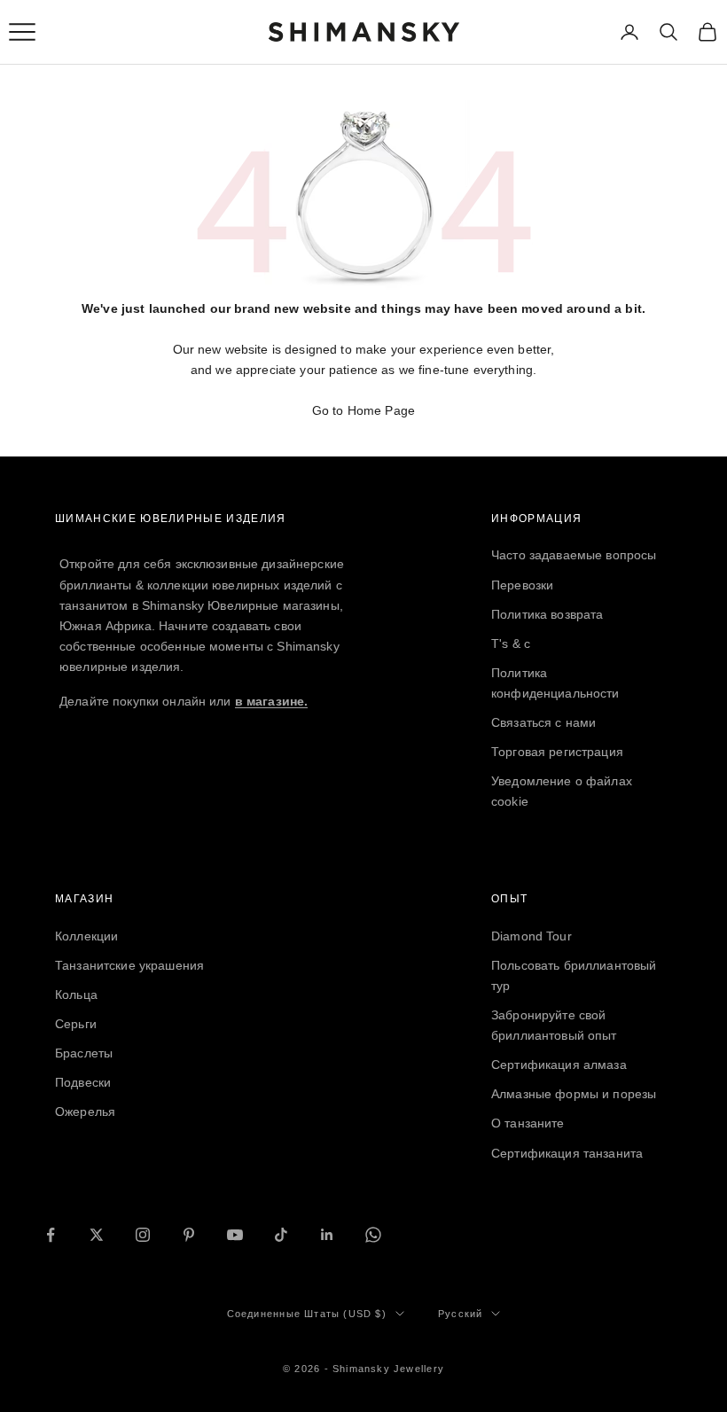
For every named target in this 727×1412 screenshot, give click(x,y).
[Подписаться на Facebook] (50, 1235)
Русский (460, 1313)
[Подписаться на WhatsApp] (373, 1235)
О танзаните (528, 1123)
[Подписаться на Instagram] (143, 1235)
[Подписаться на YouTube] (235, 1235)
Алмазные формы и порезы (573, 1094)
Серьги (76, 1024)
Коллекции (86, 936)
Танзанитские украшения (129, 965)
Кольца (76, 994)
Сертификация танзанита (567, 1153)
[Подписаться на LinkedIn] (327, 1235)
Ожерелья (85, 1111)
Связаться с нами (543, 722)
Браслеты (84, 1053)
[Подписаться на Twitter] (97, 1235)
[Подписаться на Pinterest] (189, 1235)
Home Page (381, 410)
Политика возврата (547, 614)
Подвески (83, 1082)
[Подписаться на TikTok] (281, 1235)
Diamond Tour (531, 936)
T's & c (510, 643)
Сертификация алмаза (559, 1064)
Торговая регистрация (557, 752)
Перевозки (522, 585)
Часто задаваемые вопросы (573, 555)
